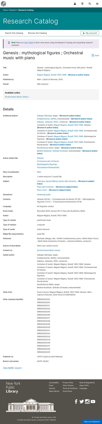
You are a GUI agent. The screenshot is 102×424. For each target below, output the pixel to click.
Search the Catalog (14, 33)
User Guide (28, 42)
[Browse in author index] (78, 75)
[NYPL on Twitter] (81, 401)
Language (83, 388)
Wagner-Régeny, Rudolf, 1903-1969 (51, 75)
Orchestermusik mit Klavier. (48, 161)
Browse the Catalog (37, 33)
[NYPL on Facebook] (76, 401)
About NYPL (84, 385)
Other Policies (68, 385)
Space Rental (54, 391)
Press (51, 385)
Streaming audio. (44, 194)
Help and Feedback (92, 422)
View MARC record (12, 368)
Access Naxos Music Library (48, 250)
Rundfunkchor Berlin (45, 148)
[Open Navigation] (97, 3)
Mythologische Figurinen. (47, 164)
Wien (39, 172)
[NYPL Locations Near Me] (82, 3)
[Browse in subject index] (67, 187)
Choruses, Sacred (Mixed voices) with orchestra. (56, 181)
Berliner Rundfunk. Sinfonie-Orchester (52, 151)
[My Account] (75, 3)
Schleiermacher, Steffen (46, 119)
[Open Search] (90, 3)
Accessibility (54, 383)
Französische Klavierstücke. (48, 167)
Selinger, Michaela (44, 116)
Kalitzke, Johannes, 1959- (47, 122)
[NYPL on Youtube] (93, 401)
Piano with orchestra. (45, 187)
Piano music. (42, 190)
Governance (67, 391)
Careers (52, 388)
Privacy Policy (68, 383)
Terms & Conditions (70, 388)
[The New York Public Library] (3, 3)
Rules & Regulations (87, 383)
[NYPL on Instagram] (87, 401)
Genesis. (40, 158)
